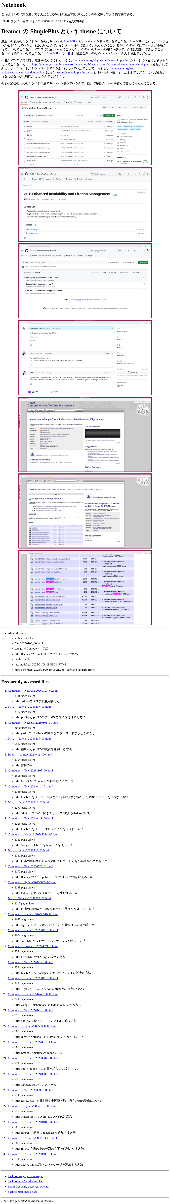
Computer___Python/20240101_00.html (32, 1106)
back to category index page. (25, 1176)
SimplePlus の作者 (58, 53)
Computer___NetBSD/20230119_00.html (33, 930)
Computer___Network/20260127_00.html (33, 690)
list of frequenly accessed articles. (28, 1186)
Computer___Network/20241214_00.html (33, 834)
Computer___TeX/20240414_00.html (30, 962)
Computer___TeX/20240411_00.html (30, 818)
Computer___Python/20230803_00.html (32, 882)
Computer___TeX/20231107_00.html (30, 770)
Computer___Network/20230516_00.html (33, 914)
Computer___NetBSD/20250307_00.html (33, 1058)
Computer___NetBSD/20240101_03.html (33, 1122)
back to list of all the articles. (25, 1181)
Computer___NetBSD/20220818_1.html (32, 1042)
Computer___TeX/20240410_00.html (30, 1010)
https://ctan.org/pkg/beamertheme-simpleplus (102, 60)
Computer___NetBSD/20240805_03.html (33, 1074)
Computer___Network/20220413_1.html (32, 1138)
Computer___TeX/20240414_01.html (30, 786)
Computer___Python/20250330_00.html (32, 1026)
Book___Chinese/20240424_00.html (30, 754)
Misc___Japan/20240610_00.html (28, 802)
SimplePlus (71, 41)
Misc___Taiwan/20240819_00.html (29, 738)
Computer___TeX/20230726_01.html (30, 866)
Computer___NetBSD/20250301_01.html (33, 722)
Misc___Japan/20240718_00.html (28, 850)
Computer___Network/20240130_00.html (33, 994)
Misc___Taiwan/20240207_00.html (29, 706)
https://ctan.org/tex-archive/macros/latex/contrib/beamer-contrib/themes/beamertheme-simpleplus (90, 64)
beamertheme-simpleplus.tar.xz (74, 72)
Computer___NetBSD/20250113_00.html (33, 978)
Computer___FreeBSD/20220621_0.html (33, 946)
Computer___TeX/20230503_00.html (30, 1090)
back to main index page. (23, 1191)
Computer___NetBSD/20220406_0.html (32, 1154)
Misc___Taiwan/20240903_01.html (29, 898)
